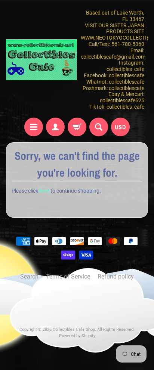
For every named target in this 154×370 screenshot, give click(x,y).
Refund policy (116, 276)
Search (29, 276)
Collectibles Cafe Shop (74, 329)
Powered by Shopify (77, 335)
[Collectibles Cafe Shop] (41, 59)
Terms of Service (68, 276)
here (44, 191)
